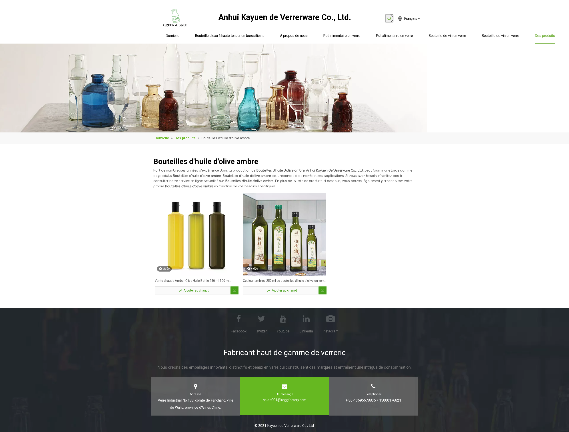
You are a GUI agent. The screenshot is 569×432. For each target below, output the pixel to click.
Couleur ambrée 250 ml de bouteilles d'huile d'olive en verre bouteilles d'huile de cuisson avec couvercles (284, 281)
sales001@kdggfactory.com (284, 400)
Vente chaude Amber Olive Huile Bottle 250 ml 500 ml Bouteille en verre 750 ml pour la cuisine (192, 281)
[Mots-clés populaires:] (389, 18)
